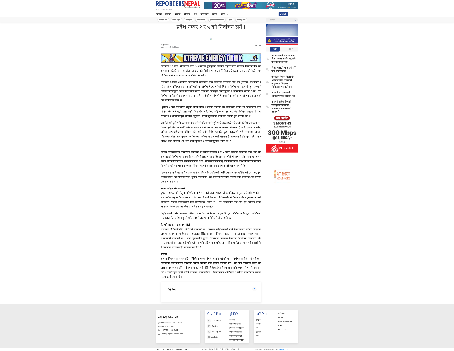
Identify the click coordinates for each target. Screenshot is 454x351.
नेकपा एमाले (189, 20)
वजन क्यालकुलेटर (235, 336)
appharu (165, 44)
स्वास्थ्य (214, 14)
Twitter (215, 326)
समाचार (168, 14)
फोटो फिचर (282, 329)
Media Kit (188, 349)
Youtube (214, 337)
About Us (160, 349)
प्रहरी (230, 20)
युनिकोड (232, 320)
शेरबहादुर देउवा (241, 20)
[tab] (274, 49)
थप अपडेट (282, 118)
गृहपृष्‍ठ (159, 14)
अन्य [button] (223, 14)
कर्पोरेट (177, 14)
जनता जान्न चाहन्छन (285, 321)
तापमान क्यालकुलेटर (236, 340)
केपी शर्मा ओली (163, 20)
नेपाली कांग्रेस (201, 20)
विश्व (195, 14)
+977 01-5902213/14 (170, 330)
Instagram (216, 332)
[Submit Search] (295, 20)
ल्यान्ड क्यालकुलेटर (235, 332)
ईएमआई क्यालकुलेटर (236, 328)
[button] (295, 14)
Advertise (170, 349)
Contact (179, 349)
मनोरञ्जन (204, 14)
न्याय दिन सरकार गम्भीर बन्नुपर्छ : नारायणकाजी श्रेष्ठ (283, 59)
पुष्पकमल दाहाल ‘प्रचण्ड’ (217, 20)
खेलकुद (187, 14)
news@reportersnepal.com (172, 334)
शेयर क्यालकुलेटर (235, 324)
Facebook (217, 321)
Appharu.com (284, 349)
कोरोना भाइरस (176, 20)
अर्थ (257, 328)
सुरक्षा (280, 325)
